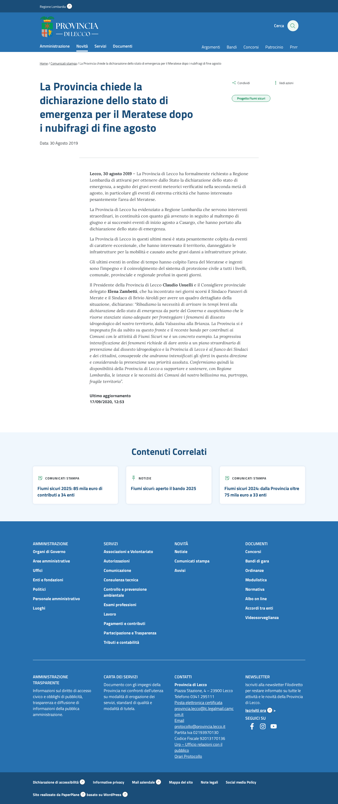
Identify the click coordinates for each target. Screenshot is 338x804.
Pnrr (294, 47)
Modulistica (256, 580)
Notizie (145, 478)
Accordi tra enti (259, 608)
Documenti (122, 46)
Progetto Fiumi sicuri (251, 98)
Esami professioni (120, 605)
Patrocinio (274, 47)
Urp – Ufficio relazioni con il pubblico (198, 747)
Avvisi (180, 570)
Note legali (209, 782)
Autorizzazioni (117, 561)
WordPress (115, 794)
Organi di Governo (49, 551)
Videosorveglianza (262, 617)
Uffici (38, 570)
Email (179, 720)
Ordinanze (254, 570)
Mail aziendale (146, 782)
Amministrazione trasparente (50, 680)
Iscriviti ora (258, 710)
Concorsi (251, 47)
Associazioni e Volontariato (128, 551)
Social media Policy (241, 782)
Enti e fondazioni (48, 580)
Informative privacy (108, 782)
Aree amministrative (51, 561)
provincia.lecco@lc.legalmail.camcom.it (204, 711)
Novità (82, 46)
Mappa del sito (181, 782)
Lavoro (110, 614)
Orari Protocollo (188, 756)
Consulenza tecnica (121, 580)
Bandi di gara (257, 561)
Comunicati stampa (62, 478)
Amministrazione (55, 46)
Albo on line (256, 599)
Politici (39, 589)
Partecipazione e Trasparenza (130, 633)
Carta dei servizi (121, 677)
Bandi (232, 47)
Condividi (244, 82)
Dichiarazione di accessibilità (59, 782)
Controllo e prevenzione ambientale (125, 592)
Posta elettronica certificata (198, 702)
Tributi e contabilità (121, 642)
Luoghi (39, 608)
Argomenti (211, 47)
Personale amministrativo (56, 599)
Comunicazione (117, 570)
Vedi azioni (286, 82)
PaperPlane (73, 794)
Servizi (100, 46)
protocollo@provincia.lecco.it (200, 726)
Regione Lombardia (56, 6)
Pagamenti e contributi (124, 623)
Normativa (254, 589)
